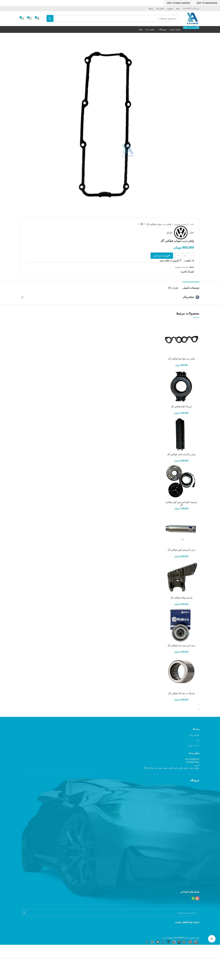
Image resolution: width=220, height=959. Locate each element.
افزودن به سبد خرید (162, 255)
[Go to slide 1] (109, 704)
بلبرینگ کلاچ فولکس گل (181, 406)
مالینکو (170, 232)
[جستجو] (50, 18)
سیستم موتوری (180, 224)
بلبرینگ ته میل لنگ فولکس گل (181, 693)
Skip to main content (178, 3)
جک (197, 740)
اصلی (191, 232)
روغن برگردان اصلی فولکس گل (181, 454)
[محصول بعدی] (139, 224)
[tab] (191, 286)
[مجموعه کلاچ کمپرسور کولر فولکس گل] (181, 481)
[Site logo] (192, 18)
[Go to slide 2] (109, 709)
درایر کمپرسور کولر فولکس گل (181, 550)
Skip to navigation (207, 3)
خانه (192, 224)
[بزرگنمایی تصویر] (212, 939)
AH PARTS (179, 938)
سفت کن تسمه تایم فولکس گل (181, 645)
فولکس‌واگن (193, 735)
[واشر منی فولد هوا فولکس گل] (181, 338)
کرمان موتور (193, 745)
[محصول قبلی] (145, 224)
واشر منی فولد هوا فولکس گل (181, 358)
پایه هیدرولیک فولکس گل (181, 597)
